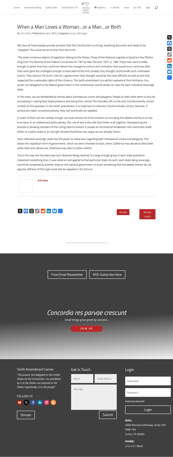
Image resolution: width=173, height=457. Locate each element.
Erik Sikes (26, 33)
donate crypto (147, 214)
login (148, 7)
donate (123, 212)
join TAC (137, 7)
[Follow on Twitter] (26, 402)
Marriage (81, 33)
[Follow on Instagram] (46, 402)
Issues (73, 33)
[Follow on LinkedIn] (40, 402)
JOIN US (86, 328)
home (17, 7)
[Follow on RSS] (53, 402)
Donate (26, 414)
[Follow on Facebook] (33, 402)
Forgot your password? (134, 401)
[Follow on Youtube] (19, 402)
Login (148, 409)
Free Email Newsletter (67, 274)
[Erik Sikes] (26, 190)
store (126, 7)
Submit (108, 414)
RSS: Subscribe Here (107, 274)
